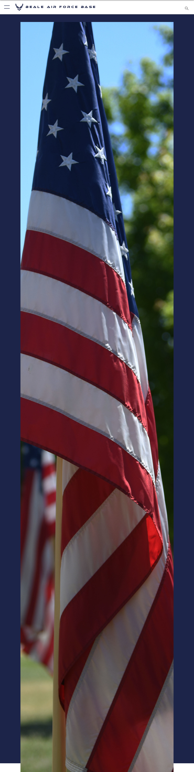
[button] (6, 7)
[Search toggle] (187, 7)
